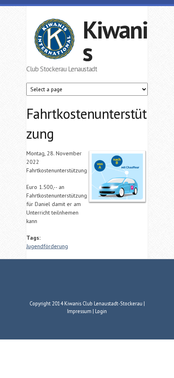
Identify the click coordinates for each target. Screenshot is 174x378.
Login (101, 311)
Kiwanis (115, 41)
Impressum (79, 311)
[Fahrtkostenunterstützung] (117, 202)
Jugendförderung (47, 246)
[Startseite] (54, 40)
